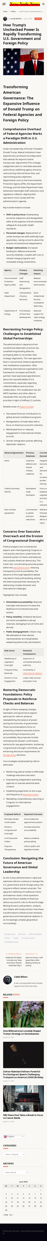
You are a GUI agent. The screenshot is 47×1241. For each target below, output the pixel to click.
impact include (26, 406)
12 (23, 1198)
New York (22, 934)
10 (12, 1198)
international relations (32, 673)
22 (41, 1202)
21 (35, 1202)
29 (41, 1206)
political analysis (35, 934)
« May (5, 1215)
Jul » (11, 1215)
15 (41, 1198)
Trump (15, 938)
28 (35, 1206)
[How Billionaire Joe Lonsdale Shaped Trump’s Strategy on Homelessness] (23, 1014)
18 (18, 1202)
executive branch (21, 567)
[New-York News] (25, 4)
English (10, 1136)
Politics (38, 18)
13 (29, 1198)
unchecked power (11, 942)
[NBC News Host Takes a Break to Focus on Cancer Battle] (23, 1098)
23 (6, 1206)
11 (18, 1198)
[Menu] (4, 4)
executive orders (31, 794)
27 (29, 1206)
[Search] (43, 4)
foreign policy (9, 755)
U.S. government (28, 938)
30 (6, 1210)
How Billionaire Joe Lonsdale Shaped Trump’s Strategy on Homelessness (22, 1032)
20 (29, 1202)
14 (35, 1198)
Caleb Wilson (16, 19)
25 (18, 1206)
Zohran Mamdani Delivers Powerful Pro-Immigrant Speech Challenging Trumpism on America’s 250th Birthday (23, 1074)
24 (12, 1206)
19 (23, 1202)
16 (6, 1202)
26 (23, 1206)
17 (12, 1202)
